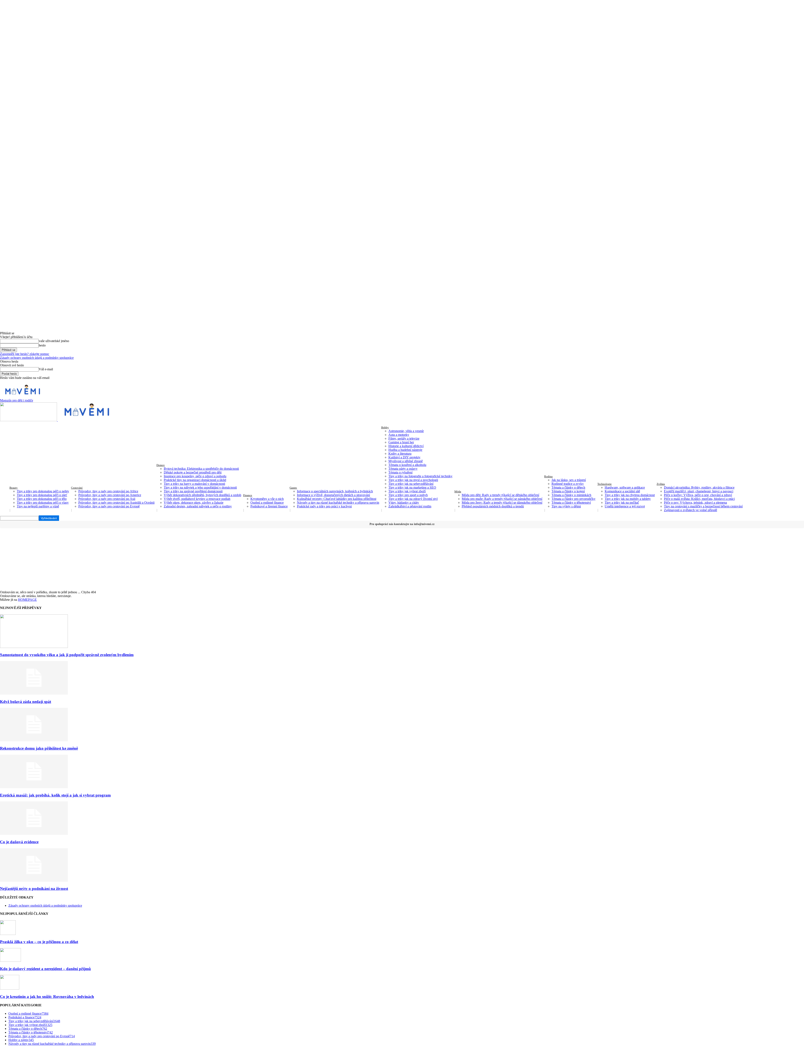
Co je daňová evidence (19, 842)
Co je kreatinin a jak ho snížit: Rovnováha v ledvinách (47, 996)
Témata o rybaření (400, 472)
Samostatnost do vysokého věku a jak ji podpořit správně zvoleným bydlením (67, 655)
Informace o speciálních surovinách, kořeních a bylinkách (335, 491)
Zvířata (661, 483)
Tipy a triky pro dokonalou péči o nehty (43, 491)
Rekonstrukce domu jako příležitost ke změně (39, 748)
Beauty (13, 487)
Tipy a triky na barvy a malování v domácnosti (194, 483)
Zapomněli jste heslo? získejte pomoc (24, 354)
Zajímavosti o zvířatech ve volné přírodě (690, 510)
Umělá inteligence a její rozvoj (625, 506)
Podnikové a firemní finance (269, 506)
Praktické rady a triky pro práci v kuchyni (324, 506)
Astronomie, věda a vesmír (406, 431)
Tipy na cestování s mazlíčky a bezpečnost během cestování (703, 506)
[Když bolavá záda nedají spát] (34, 693)
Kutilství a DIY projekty (404, 457)
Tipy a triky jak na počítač (622, 502)
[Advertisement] (402, 559)
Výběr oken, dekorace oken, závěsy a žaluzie (193, 502)
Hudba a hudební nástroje (405, 450)
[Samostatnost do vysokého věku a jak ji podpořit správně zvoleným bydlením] (34, 647)
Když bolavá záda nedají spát (25, 701)
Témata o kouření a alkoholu (407, 465)
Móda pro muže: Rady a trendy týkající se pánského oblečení (502, 499)
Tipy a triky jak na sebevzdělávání (410, 483)
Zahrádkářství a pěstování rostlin (409, 506)
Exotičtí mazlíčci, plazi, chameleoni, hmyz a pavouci (698, 491)
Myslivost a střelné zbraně (405, 461)
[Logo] (29, 420)
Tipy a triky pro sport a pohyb (408, 495)
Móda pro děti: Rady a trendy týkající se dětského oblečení (500, 495)
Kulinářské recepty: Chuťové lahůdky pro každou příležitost (336, 499)
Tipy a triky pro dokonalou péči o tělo (42, 499)
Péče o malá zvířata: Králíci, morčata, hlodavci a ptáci (699, 499)
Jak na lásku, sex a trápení (568, 480)
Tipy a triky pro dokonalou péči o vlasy (43, 502)
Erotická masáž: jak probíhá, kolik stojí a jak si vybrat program (55, 795)
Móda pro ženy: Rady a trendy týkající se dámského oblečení (502, 502)
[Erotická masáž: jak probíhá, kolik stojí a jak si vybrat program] (34, 787)
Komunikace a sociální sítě (622, 491)
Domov (160, 465)
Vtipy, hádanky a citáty (403, 502)
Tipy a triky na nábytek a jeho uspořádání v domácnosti (200, 487)
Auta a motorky (398, 434)
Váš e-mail (46, 369)
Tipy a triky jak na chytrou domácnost (630, 495)
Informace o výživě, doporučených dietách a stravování (333, 495)
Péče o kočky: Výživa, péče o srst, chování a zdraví (698, 495)
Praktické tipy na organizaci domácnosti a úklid (195, 480)
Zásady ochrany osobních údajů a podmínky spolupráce (37, 357)
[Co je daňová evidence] (34, 833)
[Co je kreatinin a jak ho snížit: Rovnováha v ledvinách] (9, 988)
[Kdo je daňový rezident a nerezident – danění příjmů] (10, 960)
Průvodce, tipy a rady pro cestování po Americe (109, 495)
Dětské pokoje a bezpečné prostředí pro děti (193, 472)
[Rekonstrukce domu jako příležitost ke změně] (34, 740)
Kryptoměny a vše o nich (267, 499)
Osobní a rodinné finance (267, 502)
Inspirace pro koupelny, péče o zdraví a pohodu (195, 476)
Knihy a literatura (399, 453)
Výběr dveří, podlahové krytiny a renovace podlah (197, 499)
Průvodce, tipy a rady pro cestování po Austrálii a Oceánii (116, 502)
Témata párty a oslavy (402, 468)
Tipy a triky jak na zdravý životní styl (413, 499)
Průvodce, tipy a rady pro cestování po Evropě (109, 506)
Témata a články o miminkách (571, 495)
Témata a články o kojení (568, 491)
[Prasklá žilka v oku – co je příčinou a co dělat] (8, 934)
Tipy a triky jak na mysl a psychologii (413, 480)
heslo (42, 345)
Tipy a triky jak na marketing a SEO (412, 487)
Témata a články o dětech (568, 487)
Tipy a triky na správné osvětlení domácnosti (193, 491)
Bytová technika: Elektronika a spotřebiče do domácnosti (201, 468)
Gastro (293, 487)
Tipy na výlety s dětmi (566, 506)
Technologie (604, 483)
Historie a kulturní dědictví (406, 446)
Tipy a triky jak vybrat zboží (407, 491)
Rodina (548, 476)
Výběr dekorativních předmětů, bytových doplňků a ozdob (202, 495)
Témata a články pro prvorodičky (573, 499)
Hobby (385, 427)
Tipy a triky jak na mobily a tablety (628, 499)
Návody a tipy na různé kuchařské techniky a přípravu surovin (338, 502)
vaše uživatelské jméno (54, 341)
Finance (247, 495)
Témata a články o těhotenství (571, 502)
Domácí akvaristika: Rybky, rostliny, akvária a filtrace (699, 487)
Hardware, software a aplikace (625, 487)
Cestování (76, 487)
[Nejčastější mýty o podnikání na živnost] (34, 880)
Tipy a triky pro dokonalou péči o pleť (42, 495)
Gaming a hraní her (401, 442)
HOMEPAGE (27, 599)
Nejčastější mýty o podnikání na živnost (34, 888)
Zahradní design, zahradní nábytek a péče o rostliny (198, 506)
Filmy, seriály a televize (403, 438)
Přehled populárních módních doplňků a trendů (493, 506)
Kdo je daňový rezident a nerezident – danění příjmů (45, 969)
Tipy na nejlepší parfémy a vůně (38, 506)
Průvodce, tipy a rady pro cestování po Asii (106, 499)
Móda (457, 491)
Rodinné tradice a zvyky (567, 483)
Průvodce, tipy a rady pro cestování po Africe (108, 491)
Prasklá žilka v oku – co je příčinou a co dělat (39, 942)
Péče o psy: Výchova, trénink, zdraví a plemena (695, 502)
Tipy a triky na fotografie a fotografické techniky (420, 476)
